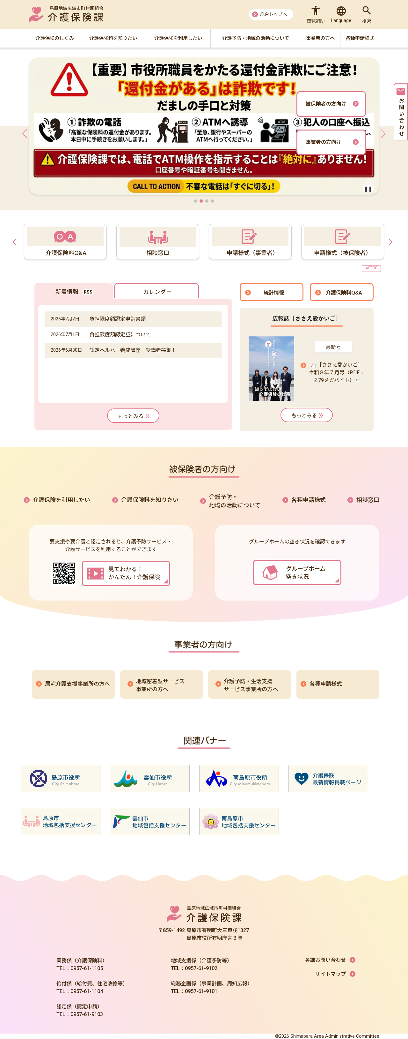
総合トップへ (273, 14)
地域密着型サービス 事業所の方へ (160, 685)
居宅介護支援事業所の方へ (77, 684)
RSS (88, 292)
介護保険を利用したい (61, 500)
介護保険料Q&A (344, 293)
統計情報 (274, 293)
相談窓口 (367, 500)
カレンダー (157, 292)
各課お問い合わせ (325, 960)
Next (392, 241)
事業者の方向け (323, 142)
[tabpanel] (248, 241)
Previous (16, 241)
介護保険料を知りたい (149, 500)
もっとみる (130, 416)
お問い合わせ (401, 118)
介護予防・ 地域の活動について (234, 501)
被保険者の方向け (326, 104)
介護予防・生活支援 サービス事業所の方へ (251, 685)
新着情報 (66, 291)
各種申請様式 (308, 500)
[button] (195, 201)
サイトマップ (330, 974)
